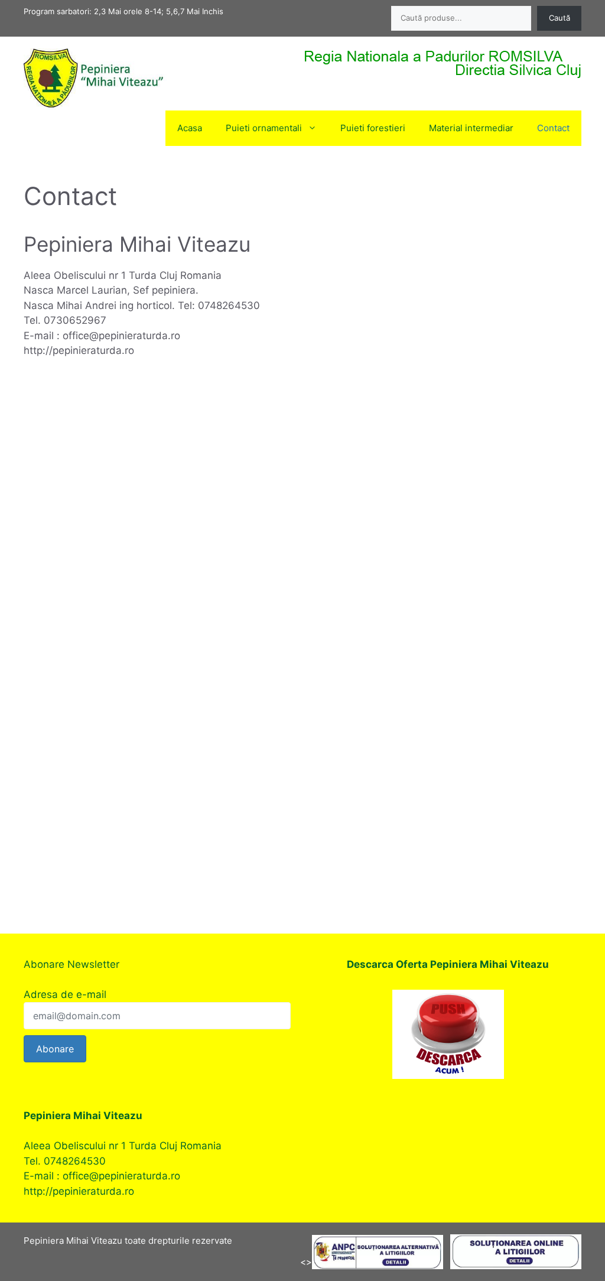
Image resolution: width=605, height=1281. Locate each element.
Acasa (189, 128)
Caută (559, 17)
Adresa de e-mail (65, 994)
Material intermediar (471, 128)
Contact (553, 128)
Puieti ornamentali (264, 128)
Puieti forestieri (372, 128)
